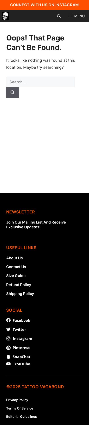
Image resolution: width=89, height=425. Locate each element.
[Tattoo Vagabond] (5, 16)
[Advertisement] (44, 148)
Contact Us (16, 267)
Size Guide (16, 275)
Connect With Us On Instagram (44, 5)
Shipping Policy (20, 293)
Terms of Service (19, 408)
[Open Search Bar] (59, 16)
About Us (14, 258)
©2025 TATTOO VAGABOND (35, 386)
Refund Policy (18, 285)
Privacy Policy (17, 400)
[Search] (12, 92)
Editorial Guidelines (21, 416)
